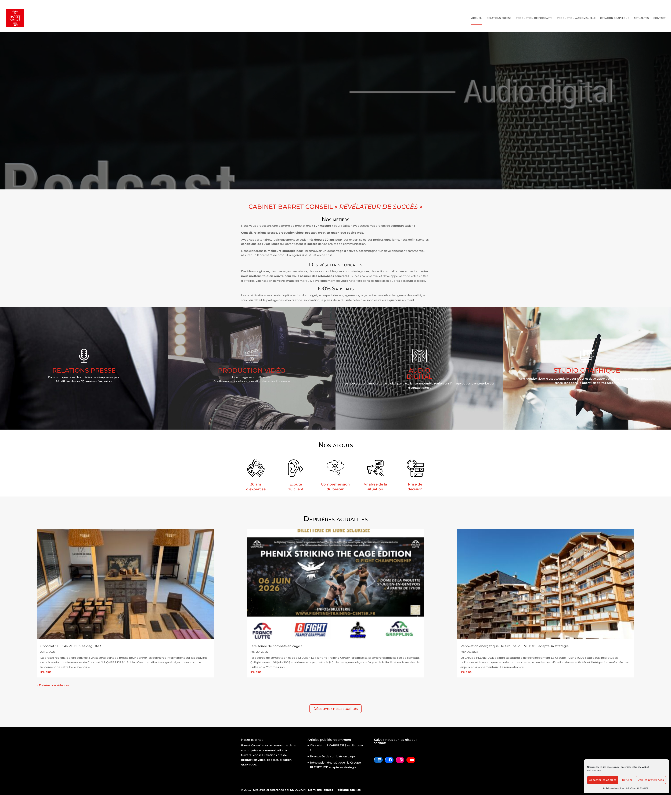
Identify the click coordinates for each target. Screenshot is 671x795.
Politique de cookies (613, 788)
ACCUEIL (476, 18)
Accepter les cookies (602, 780)
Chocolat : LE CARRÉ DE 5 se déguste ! (70, 646)
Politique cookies (348, 790)
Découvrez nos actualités (335, 709)
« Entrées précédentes (53, 685)
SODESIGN (298, 790)
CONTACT (659, 18)
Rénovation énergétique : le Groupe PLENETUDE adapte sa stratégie (514, 646)
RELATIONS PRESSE (499, 18)
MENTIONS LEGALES (637, 788)
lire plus (45, 672)
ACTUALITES (641, 18)
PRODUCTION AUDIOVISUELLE (576, 18)
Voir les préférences (651, 780)
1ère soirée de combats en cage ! (276, 646)
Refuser (627, 780)
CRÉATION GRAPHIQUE (614, 18)
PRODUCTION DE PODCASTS (534, 18)
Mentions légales (320, 790)
